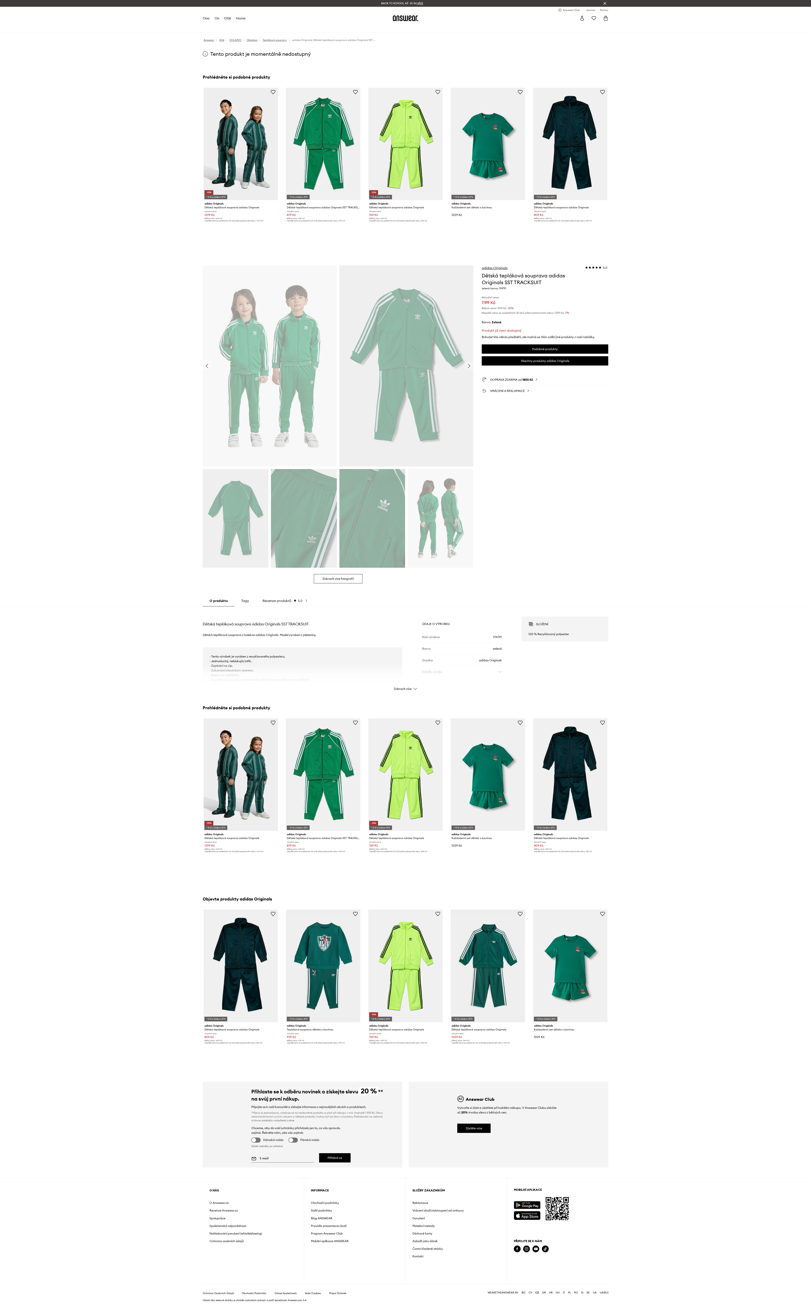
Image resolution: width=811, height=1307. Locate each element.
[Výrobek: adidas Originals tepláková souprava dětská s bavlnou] (323, 966)
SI (582, 1292)
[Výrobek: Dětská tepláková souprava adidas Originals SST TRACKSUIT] (323, 144)
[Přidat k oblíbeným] (273, 92)
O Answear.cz (219, 1203)
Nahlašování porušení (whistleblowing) (236, 1233)
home (240, 18)
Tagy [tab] (245, 601)
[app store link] (527, 1215)
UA (595, 1292)
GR (544, 1292)
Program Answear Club (327, 1233)
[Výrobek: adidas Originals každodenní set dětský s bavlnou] (488, 144)
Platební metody (423, 1226)
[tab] (285, 600)
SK (588, 1292)
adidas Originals (495, 268)
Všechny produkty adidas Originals (545, 361)
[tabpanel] (405, 649)
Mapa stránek (337, 1293)
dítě (227, 18)
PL (569, 1292)
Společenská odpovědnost (228, 1226)
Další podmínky (321, 1210)
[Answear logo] (405, 18)
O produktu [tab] (219, 601)
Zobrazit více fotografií (338, 579)
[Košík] (605, 18)
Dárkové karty (422, 1233)
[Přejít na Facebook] (517, 1249)
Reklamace (420, 1203)
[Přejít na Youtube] (535, 1249)
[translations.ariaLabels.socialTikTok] (545, 1249)
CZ (537, 1292)
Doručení (418, 1218)
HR (551, 1292)
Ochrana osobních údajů (227, 1241)
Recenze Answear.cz (224, 1210)
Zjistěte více (474, 1128)
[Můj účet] (582, 18)
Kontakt (417, 1256)
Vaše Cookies (313, 1293)
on (217, 18)
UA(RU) (604, 1292)
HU (558, 1292)
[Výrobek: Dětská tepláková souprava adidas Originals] (241, 144)
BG (523, 1292)
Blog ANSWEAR (321, 1218)
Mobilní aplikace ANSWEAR (329, 1241)
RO (576, 1292)
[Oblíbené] (593, 18)
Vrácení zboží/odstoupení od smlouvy (438, 1210)
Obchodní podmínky (325, 1203)
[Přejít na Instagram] (526, 1249)
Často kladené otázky (427, 1249)
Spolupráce (217, 1218)
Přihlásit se (335, 1158)
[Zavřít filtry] (604, 3)
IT (564, 1292)
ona (206, 18)
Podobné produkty (545, 349)
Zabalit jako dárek (425, 1241)
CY (530, 1292)
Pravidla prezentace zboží (329, 1226)
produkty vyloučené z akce (278, 1120)
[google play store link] (527, 1205)
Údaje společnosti (286, 1293)
